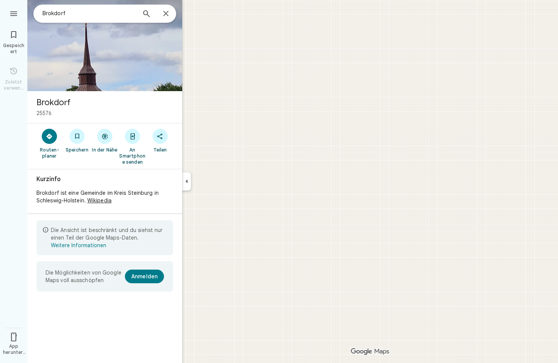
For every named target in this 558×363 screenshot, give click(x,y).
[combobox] (89, 13)
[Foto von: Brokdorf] (104, 45)
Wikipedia (99, 200)
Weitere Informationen (78, 245)
